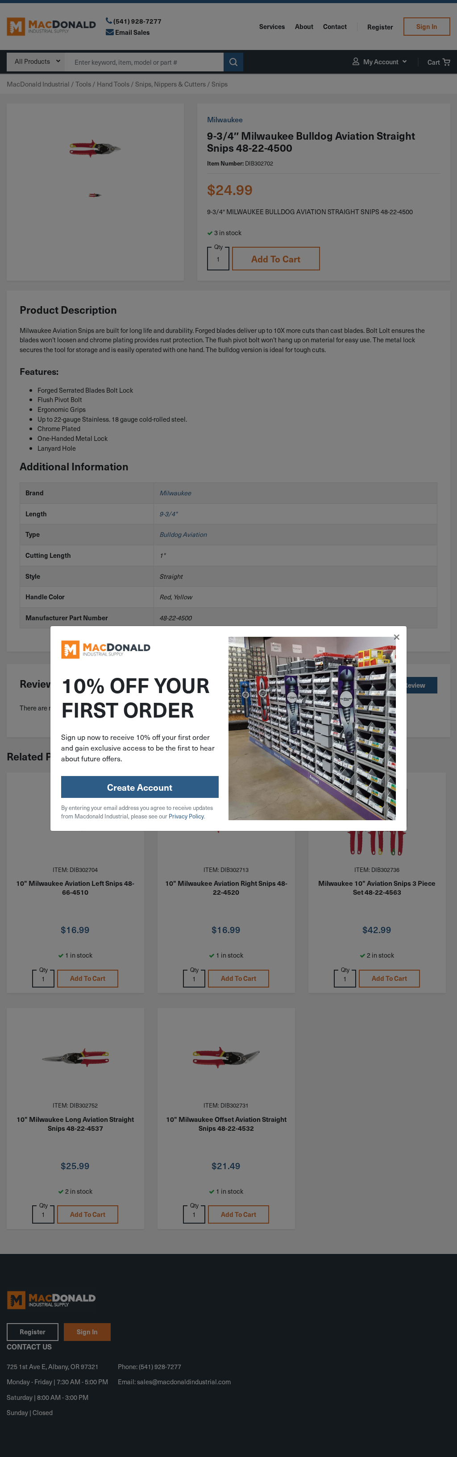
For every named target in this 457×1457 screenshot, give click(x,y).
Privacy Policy (186, 816)
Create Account (139, 787)
